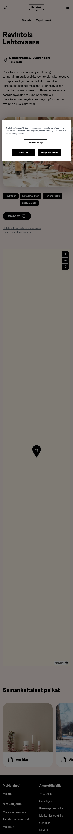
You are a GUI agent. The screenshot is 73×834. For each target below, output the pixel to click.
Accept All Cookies (49, 153)
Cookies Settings (35, 143)
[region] (36, 140)
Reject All (23, 153)
